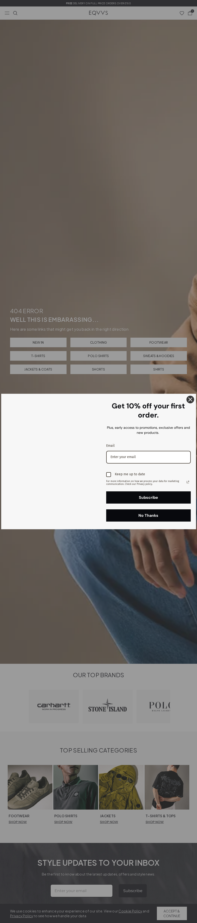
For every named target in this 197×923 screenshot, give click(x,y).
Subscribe (148, 497)
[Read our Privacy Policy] (188, 482)
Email (110, 446)
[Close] (190, 399)
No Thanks (148, 515)
